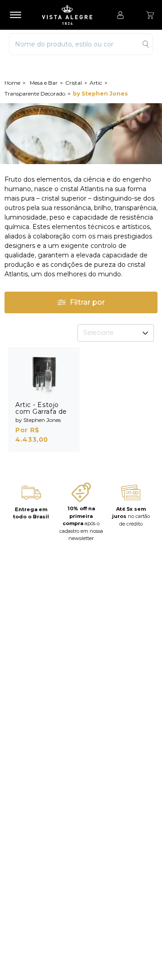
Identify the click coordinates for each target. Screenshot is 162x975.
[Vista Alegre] (71, 15)
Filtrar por (87, 302)
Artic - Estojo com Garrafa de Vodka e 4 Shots (42, 411)
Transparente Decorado (34, 93)
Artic (96, 82)
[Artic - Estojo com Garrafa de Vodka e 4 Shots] (43, 374)
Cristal (73, 82)
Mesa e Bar (44, 82)
